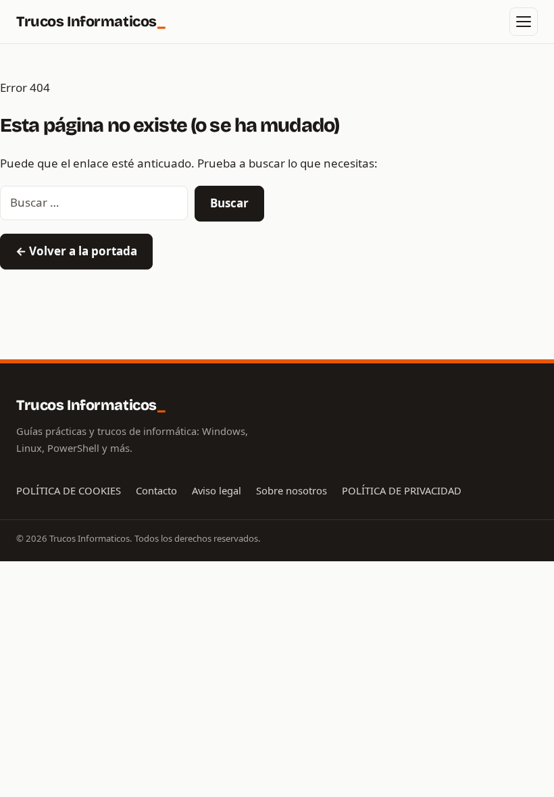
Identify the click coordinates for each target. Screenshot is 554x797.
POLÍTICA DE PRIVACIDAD (401, 490)
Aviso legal (216, 490)
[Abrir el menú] (523, 21)
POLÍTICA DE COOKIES (68, 490)
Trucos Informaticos (90, 21)
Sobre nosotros (291, 490)
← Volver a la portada (76, 251)
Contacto (156, 490)
